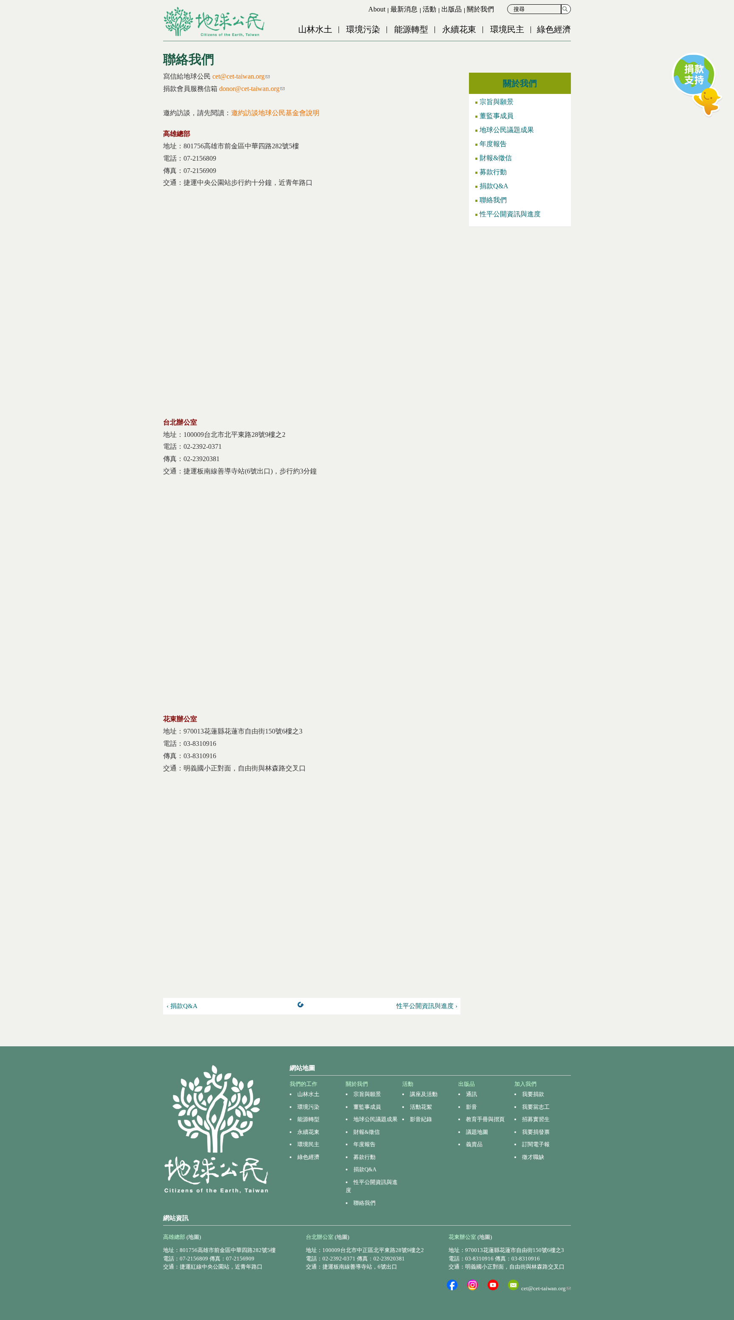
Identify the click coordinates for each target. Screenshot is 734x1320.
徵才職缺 (533, 1157)
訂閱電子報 (536, 1144)
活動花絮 (421, 1107)
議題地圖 (477, 1132)
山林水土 (315, 29)
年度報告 (493, 143)
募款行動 (493, 172)
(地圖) (193, 1237)
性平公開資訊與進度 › (426, 1006)
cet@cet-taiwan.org (241, 76)
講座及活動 (424, 1094)
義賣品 (474, 1144)
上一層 (302, 1006)
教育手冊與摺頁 (485, 1119)
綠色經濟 (554, 29)
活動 (429, 9)
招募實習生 (536, 1119)
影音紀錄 (421, 1119)
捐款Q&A (494, 186)
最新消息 (404, 9)
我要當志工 (536, 1107)
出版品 (451, 9)
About (376, 9)
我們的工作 (303, 1084)
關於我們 (480, 9)
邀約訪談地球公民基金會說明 (275, 112)
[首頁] (215, 21)
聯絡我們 (493, 200)
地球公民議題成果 (507, 129)
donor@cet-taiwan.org (252, 88)
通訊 (471, 1094)
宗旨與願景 (497, 101)
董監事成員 (497, 115)
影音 (471, 1107)
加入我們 (525, 1084)
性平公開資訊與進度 (510, 214)
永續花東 (459, 29)
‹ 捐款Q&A (182, 1006)
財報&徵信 (496, 157)
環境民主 (507, 29)
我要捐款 (533, 1094)
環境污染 (363, 29)
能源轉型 (411, 29)
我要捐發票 (536, 1132)
